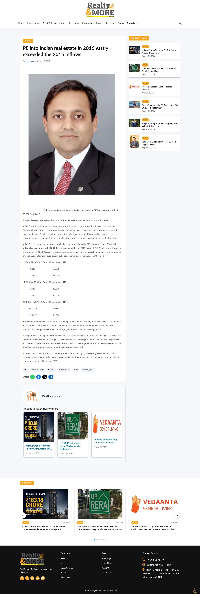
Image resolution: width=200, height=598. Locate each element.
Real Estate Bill (64, 370)
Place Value (87, 23)
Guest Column (49, 23)
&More (62, 23)
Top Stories (65, 577)
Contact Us (106, 573)
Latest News (33, 23)
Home (21, 23)
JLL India (51, 370)
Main (63, 563)
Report (64, 573)
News (63, 559)
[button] (23, 515)
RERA (76, 370)
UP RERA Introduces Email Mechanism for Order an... (70, 446)
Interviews (74, 23)
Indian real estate (38, 370)
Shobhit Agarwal (88, 370)
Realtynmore (30, 61)
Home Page (106, 559)
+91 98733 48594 (155, 560)
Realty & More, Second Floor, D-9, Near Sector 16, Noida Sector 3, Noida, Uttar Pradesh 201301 (161, 573)
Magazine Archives (105, 23)
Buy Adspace (133, 23)
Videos (120, 23)
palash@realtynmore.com (159, 565)
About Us (106, 568)
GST (25, 370)
